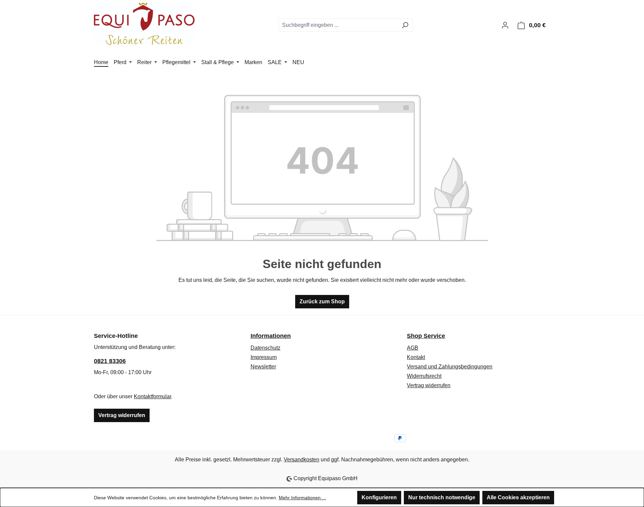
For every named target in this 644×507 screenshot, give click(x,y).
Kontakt (416, 357)
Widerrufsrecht (424, 376)
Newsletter (263, 366)
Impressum (264, 357)
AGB (412, 348)
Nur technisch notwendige (441, 497)
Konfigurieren (379, 497)
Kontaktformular (152, 396)
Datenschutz (265, 348)
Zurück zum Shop (322, 301)
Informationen (271, 336)
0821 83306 (110, 361)
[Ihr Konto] (505, 25)
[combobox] (338, 25)
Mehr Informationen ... (302, 497)
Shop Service (426, 336)
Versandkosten (301, 459)
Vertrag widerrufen (121, 415)
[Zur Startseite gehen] (144, 24)
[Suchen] (405, 25)
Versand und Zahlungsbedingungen (449, 366)
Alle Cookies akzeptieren (518, 497)
